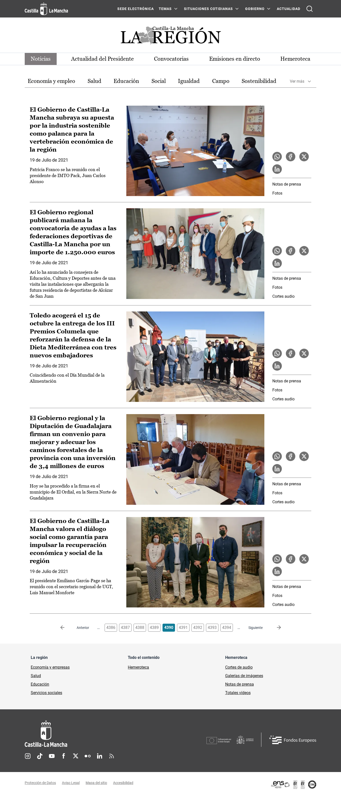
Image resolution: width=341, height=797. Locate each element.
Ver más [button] (297, 81)
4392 (197, 627)
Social (159, 81)
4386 (110, 627)
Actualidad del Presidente (102, 59)
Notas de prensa (286, 184)
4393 (212, 627)
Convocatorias (171, 59)
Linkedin (100, 756)
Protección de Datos (40, 783)
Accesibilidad (123, 783)
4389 (154, 627)
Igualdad (189, 81)
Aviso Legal (71, 783)
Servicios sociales (46, 692)
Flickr (88, 756)
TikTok (40, 756)
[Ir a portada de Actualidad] (170, 36)
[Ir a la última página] (275, 628)
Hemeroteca (295, 59)
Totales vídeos (238, 692)
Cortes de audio (239, 667)
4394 (226, 627)
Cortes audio (283, 296)
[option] (51, 81)
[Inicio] (92, 733)
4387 (125, 627)
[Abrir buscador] (309, 8)
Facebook (64, 756)
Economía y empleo (51, 81)
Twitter (76, 756)
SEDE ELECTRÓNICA (135, 9)
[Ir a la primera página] (66, 628)
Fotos (277, 193)
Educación (126, 81)
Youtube (52, 756)
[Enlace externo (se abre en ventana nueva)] (293, 784)
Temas (165, 9)
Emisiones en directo (234, 59)
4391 (183, 627)
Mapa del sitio (96, 783)
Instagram (28, 756)
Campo (220, 81)
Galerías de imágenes (244, 675)
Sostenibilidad (259, 81)
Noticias (41, 59)
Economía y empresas (50, 667)
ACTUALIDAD (288, 9)
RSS (112, 756)
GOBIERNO (255, 9)
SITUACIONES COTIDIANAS (208, 9)
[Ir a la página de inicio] (46, 8)
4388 (139, 627)
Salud (94, 81)
